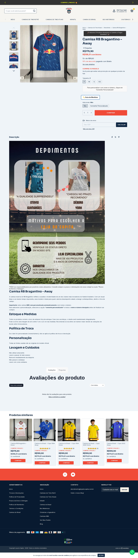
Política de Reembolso (16, 504)
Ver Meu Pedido (45, 520)
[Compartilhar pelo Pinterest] (118, 137)
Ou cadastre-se (122, 11)
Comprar (18, 460)
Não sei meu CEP (89, 129)
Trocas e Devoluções (16, 493)
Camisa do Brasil (89, 19)
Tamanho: (87, 78)
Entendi (101, 555)
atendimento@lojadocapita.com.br (82, 489)
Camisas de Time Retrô (30, 19)
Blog (41, 524)
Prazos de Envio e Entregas (18, 501)
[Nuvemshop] (122, 548)
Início (13, 19)
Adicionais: (88, 102)
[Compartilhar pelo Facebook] (112, 137)
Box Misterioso (108, 19)
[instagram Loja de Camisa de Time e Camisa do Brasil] (65, 474)
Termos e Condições (16, 508)
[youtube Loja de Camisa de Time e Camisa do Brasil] (73, 474)
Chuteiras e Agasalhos (47, 512)
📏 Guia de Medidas (90, 97)
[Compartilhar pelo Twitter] (115, 137)
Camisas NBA (44, 516)
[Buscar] (34, 11)
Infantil (73, 19)
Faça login (123, 10)
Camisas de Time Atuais (54, 19)
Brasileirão (107, 27)
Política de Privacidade (17, 497)
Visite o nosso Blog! (77, 493)
